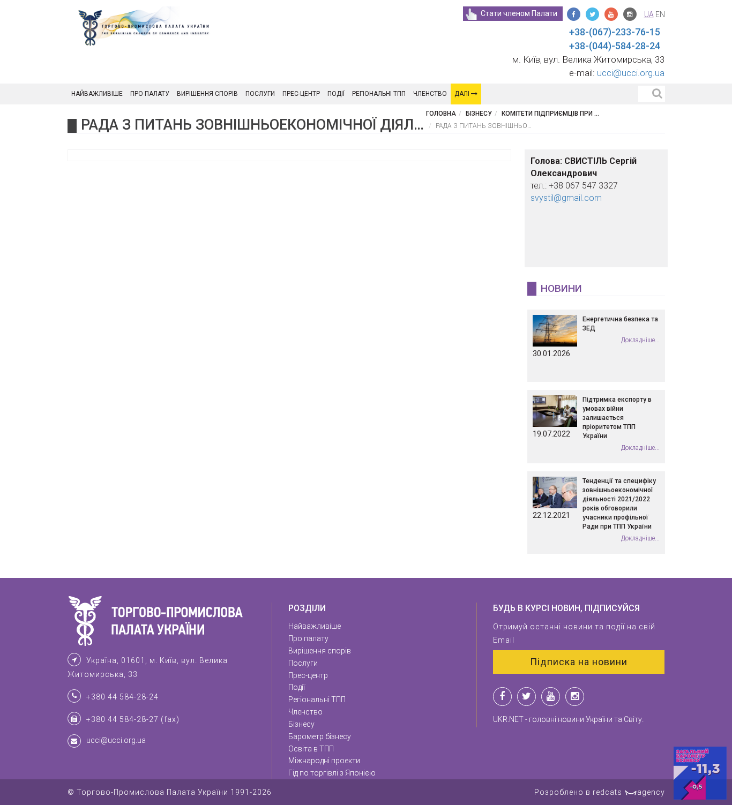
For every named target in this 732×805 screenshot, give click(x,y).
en (660, 14)
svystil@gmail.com (566, 198)
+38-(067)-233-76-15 (614, 31)
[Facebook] (573, 14)
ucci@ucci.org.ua (630, 72)
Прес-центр (301, 93)
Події (336, 93)
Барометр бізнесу (319, 736)
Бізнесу (479, 113)
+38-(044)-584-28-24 (614, 45)
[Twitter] (592, 14)
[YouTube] (611, 14)
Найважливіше (97, 93)
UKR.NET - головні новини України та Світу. (568, 719)
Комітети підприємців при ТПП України (569, 113)
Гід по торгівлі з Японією (332, 773)
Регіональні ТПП (379, 93)
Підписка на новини (579, 661)
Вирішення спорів (207, 93)
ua (649, 14)
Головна (441, 113)
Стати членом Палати (519, 13)
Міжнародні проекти (324, 760)
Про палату (149, 93)
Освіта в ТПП (311, 748)
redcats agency (629, 792)
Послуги (260, 93)
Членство (430, 93)
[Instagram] (630, 14)
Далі (462, 93)
